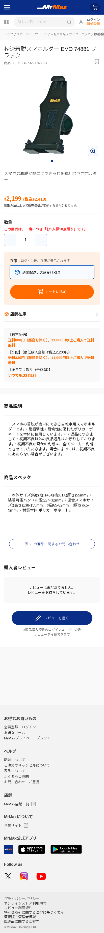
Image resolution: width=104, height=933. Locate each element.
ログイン (93, 20)
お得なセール (14, 732)
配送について (14, 760)
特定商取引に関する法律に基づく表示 (34, 912)
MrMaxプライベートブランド (27, 738)
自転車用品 (58, 34)
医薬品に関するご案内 (21, 921)
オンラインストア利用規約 (25, 903)
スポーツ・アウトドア (32, 34)
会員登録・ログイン (20, 727)
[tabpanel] (52, 115)
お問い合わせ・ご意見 (21, 782)
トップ (8, 34)
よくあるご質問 (16, 776)
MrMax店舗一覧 (16, 804)
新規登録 (93, 24)
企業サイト (13, 825)
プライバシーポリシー (21, 899)
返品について (14, 771)
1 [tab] (52, 161)
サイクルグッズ (79, 34)
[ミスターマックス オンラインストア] (52, 7)
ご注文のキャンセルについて (27, 765)
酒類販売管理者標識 (20, 917)
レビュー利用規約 (18, 908)
